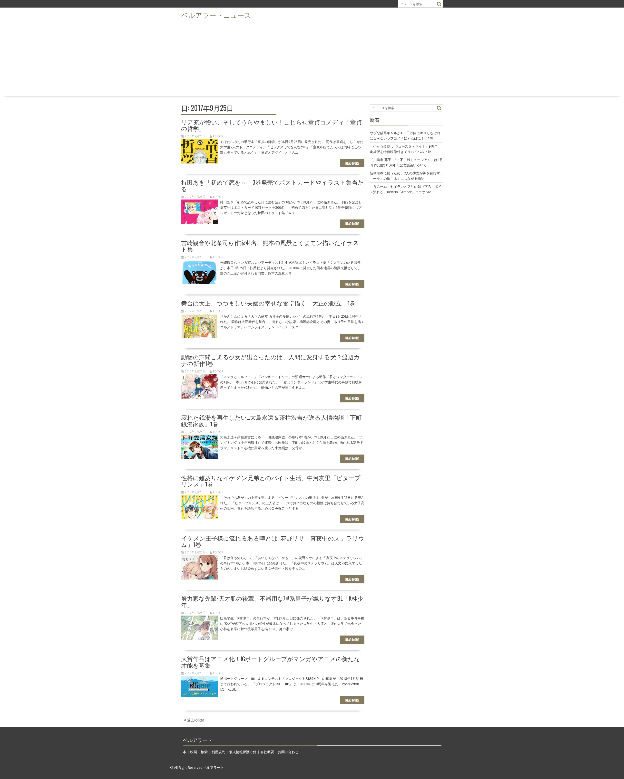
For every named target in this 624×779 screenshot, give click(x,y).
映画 (193, 752)
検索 (204, 752)
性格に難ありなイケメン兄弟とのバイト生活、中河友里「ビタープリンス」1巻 (271, 480)
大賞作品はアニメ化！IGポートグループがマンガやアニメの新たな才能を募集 (270, 661)
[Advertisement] (312, 57)
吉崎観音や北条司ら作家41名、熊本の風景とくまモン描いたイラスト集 (270, 245)
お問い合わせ (288, 752)
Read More (352, 163)
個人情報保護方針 (242, 752)
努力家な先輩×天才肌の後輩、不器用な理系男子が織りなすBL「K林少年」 (272, 601)
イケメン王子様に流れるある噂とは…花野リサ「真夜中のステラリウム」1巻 (272, 541)
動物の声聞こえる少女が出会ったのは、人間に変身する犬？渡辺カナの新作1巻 (270, 359)
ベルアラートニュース (216, 15)
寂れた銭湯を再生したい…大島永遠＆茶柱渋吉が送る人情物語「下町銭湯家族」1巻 (271, 420)
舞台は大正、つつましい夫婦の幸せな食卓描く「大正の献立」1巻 (268, 302)
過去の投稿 (195, 720)
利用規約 (218, 752)
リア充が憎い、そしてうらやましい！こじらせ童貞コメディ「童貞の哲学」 (271, 125)
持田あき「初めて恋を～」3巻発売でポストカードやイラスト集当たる (272, 185)
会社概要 (267, 752)
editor (218, 136)
